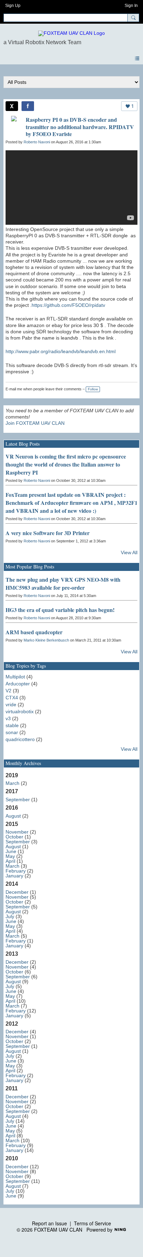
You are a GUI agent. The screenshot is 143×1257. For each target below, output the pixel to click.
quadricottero (20, 739)
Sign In (131, 5)
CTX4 (12, 697)
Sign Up (12, 5)
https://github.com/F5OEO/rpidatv (68, 305)
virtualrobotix (20, 711)
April (10, 861)
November (17, 832)
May (10, 856)
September (18, 799)
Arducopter (18, 683)
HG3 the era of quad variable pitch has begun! (60, 610)
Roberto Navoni (37, 142)
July (10, 916)
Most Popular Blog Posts (30, 566)
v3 (8, 718)
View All (129, 552)
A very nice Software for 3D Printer (48, 533)
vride (11, 704)
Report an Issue (49, 1223)
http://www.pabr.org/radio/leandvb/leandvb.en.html (61, 351)
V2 (8, 690)
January (14, 875)
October (14, 837)
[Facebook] (28, 106)
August (13, 816)
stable (12, 725)
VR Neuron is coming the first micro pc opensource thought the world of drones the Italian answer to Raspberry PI (66, 464)
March (12, 783)
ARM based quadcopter (34, 632)
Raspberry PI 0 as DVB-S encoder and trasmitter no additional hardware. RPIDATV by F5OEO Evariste (80, 127)
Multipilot (15, 676)
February (16, 871)
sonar (12, 732)
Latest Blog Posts (23, 443)
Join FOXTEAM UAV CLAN (35, 423)
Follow (93, 389)
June (11, 851)
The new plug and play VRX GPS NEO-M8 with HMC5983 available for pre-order (63, 583)
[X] (12, 106)
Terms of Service (92, 1223)
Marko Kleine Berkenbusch (46, 640)
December (17, 892)
